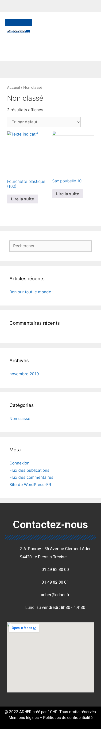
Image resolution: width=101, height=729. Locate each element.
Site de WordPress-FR (30, 484)
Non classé (19, 418)
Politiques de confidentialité (68, 717)
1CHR (53, 711)
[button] (18, 45)
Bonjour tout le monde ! (31, 292)
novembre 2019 (24, 374)
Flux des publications (29, 470)
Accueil (13, 87)
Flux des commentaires (31, 477)
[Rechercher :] (50, 245)
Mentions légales (24, 717)
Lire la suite (22, 199)
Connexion (19, 463)
